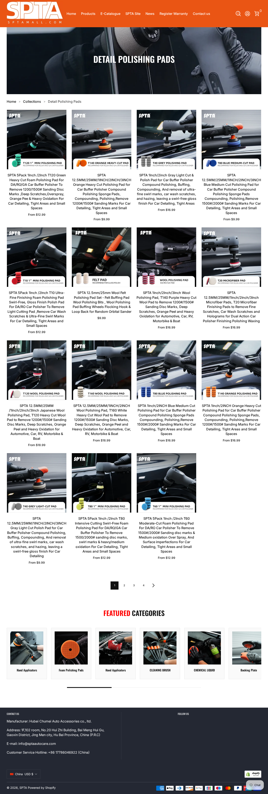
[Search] (238, 13)
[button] (238, 13)
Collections (32, 101)
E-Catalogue (110, 14)
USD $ (24, 774)
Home (71, 14)
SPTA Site (132, 14)
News (150, 14)
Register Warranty (174, 14)
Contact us (201, 14)
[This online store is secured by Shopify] (253, 774)
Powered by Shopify (42, 787)
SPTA (23, 787)
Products (88, 14)
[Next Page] (153, 585)
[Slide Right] (253, 653)
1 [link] (114, 585)
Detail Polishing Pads (64, 101)
